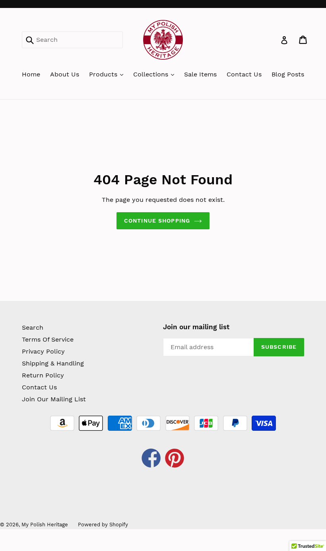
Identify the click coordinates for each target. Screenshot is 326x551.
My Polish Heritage (44, 525)
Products (104, 74)
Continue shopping (157, 220)
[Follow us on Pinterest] (175, 459)
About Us (64, 74)
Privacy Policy (43, 351)
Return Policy (43, 375)
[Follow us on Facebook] (151, 459)
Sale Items (200, 74)
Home (31, 74)
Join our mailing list (196, 327)
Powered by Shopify (103, 525)
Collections (151, 74)
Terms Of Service (48, 339)
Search (32, 327)
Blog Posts (288, 74)
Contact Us (244, 74)
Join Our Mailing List (54, 399)
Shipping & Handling (53, 363)
